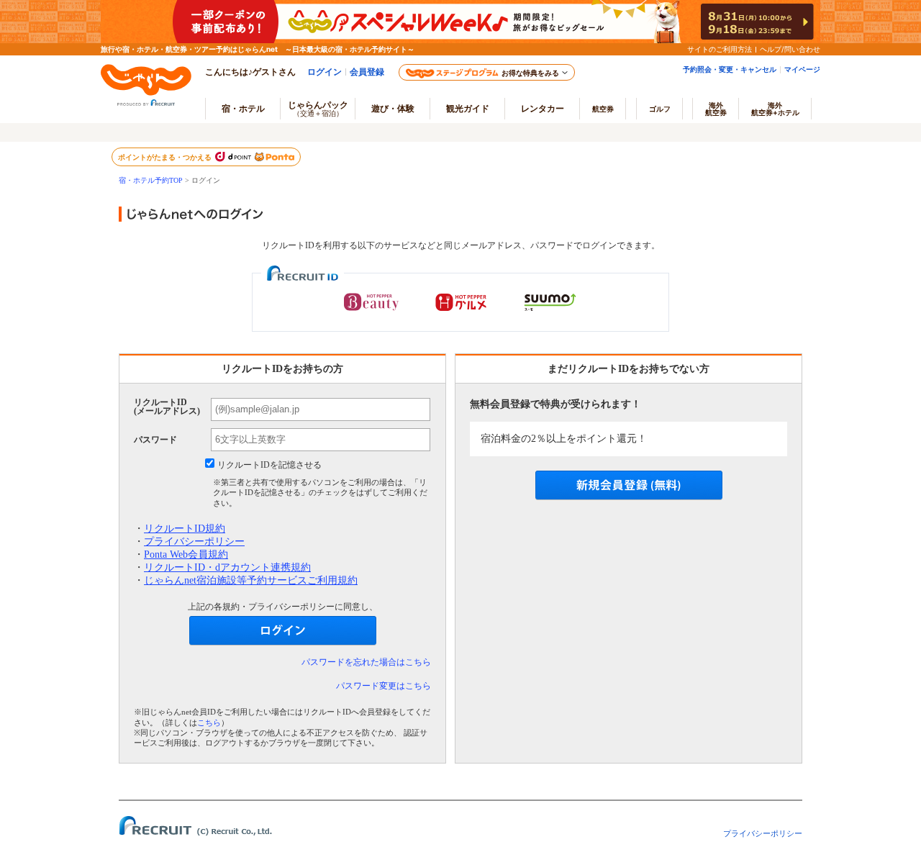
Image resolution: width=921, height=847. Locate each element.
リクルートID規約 (184, 528)
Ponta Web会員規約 (186, 554)
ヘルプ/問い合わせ (790, 49)
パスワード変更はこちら (383, 686)
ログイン (324, 71)
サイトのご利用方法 (719, 49)
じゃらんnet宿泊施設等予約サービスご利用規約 (251, 580)
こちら (209, 722)
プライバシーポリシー (194, 541)
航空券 (603, 108)
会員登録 (367, 71)
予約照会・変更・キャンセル (729, 69)
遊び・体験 (392, 108)
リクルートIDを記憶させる (269, 465)
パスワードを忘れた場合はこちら (366, 662)
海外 (716, 109)
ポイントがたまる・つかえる (165, 157)
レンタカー (542, 108)
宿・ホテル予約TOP (151, 180)
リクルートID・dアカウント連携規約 (227, 567)
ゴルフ (660, 108)
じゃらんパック (318, 108)
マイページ (802, 69)
